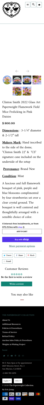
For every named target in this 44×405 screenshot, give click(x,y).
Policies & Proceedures (12, 328)
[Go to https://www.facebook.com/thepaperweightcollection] (8, 356)
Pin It (32, 255)
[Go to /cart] (39, 4)
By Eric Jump (8, 389)
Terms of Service (9, 332)
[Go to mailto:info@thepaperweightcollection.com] (23, 356)
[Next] (27, 71)
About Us (6, 320)
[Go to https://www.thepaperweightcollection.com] (11, 12)
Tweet (8, 255)
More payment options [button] (22, 246)
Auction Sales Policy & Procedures (17, 340)
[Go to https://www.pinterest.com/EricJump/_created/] (15, 356)
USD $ (17, 381)
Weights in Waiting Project (13, 344)
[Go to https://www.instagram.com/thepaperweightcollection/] (19, 356)
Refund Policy (8, 336)
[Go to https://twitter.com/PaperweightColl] (4, 356)
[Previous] (16, 71)
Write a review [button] (17, 284)
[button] (27, 4)
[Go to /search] (33, 4)
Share (20, 255)
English (6, 381)
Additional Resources (11, 324)
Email (8, 261)
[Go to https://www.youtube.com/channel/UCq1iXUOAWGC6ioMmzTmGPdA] (11, 356)
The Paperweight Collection (21, 385)
